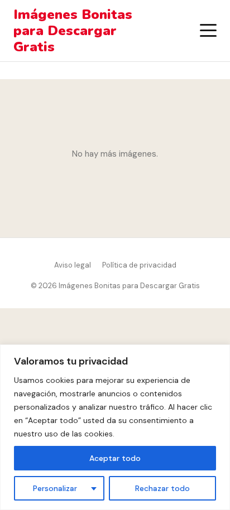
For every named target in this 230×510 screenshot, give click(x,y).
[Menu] (208, 30)
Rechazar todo (162, 488)
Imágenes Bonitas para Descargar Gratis (72, 31)
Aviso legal (72, 265)
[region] (115, 427)
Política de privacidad (139, 265)
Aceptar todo (115, 458)
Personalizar (55, 488)
